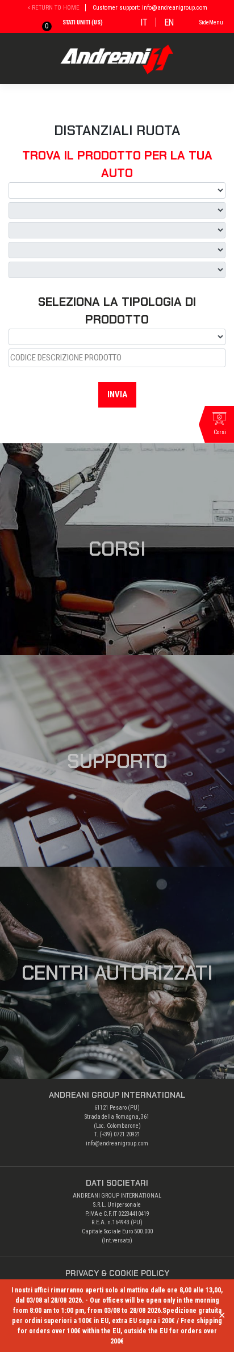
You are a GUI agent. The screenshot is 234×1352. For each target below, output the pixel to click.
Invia (117, 394)
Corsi (117, 549)
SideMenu (211, 22)
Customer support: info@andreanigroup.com (150, 7)
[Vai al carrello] (38, 24)
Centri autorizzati (117, 973)
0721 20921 (127, 1134)
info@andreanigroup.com (117, 1143)
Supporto (117, 761)
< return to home (53, 7)
